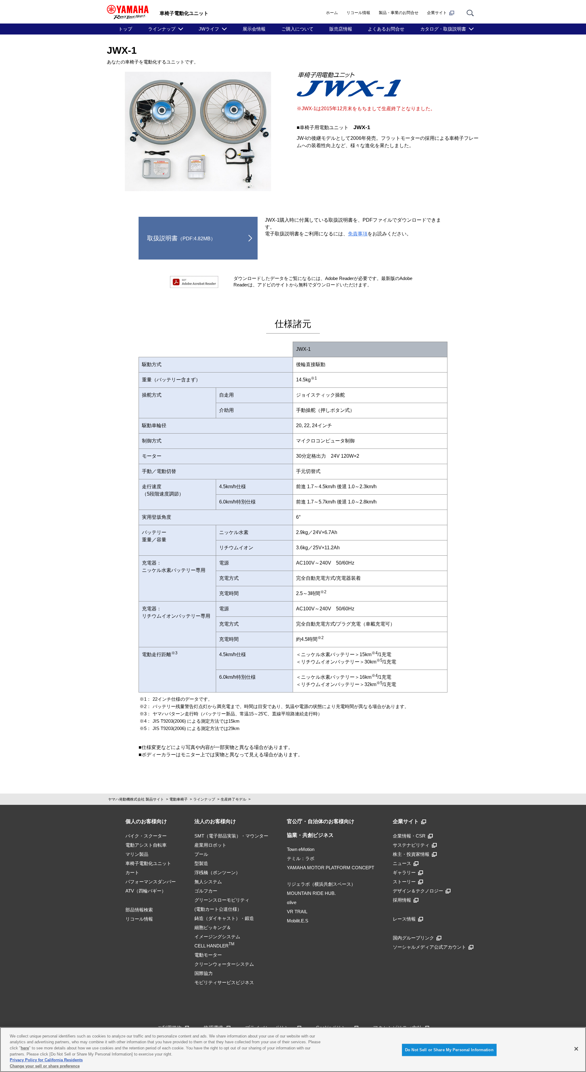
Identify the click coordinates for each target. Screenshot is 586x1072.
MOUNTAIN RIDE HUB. (311, 893)
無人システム (208, 881)
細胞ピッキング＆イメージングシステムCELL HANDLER (217, 936)
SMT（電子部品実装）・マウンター (231, 835)
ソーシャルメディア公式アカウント (429, 947)
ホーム (332, 12)
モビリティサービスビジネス (224, 982)
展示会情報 (254, 28)
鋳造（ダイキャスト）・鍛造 (224, 918)
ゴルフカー (205, 890)
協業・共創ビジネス (310, 835)
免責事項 (357, 233)
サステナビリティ (411, 845)
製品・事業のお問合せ (398, 12)
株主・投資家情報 (411, 854)
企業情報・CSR (409, 835)
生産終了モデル (233, 799)
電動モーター (208, 955)
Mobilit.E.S (297, 920)
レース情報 (404, 918)
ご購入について (297, 28)
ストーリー (404, 881)
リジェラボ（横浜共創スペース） (321, 884)
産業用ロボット (210, 845)
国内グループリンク (413, 937)
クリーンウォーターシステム (224, 964)
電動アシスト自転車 (146, 845)
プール (201, 854)
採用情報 (402, 900)
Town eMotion (300, 849)
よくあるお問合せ (386, 28)
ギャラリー (404, 872)
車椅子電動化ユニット (148, 863)
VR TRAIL (297, 911)
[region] (293, 1049)
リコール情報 (358, 12)
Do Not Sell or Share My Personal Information (449, 1050)
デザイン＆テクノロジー (418, 890)
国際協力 (203, 973)
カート (132, 872)
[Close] (576, 1049)
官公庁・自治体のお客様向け (320, 821)
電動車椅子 (178, 799)
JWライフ (209, 28)
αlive (291, 902)
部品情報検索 (139, 909)
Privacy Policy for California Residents (46, 1060)
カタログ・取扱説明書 (443, 28)
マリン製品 (136, 854)
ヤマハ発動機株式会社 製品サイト (136, 799)
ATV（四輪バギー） (145, 890)
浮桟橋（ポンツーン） (217, 872)
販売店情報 (340, 28)
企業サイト (437, 12)
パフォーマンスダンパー (150, 881)
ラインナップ (161, 28)
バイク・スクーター (146, 835)
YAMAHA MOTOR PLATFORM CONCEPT (330, 867)
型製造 (201, 863)
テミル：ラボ (300, 858)
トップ (125, 28)
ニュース (402, 863)
